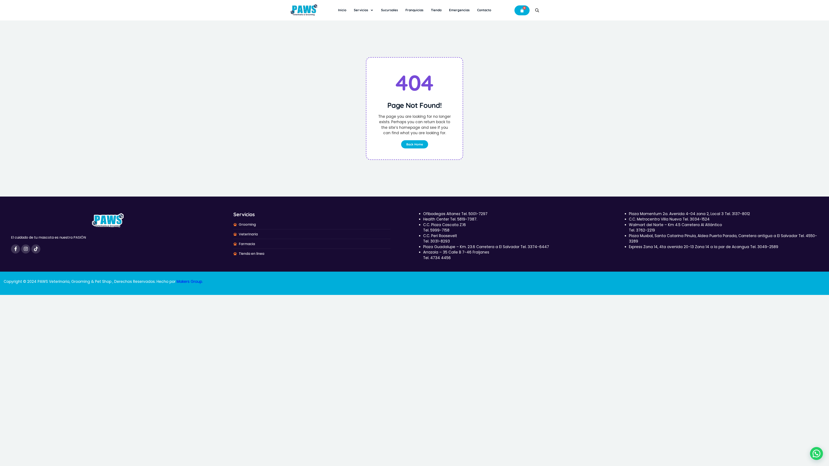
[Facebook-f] (15, 248)
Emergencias (459, 10)
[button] (816, 453)
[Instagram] (25, 248)
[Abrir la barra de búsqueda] (537, 10)
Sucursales (389, 10)
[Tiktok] (35, 248)
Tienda (436, 10)
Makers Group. (190, 281)
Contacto (484, 10)
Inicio (342, 10)
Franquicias (414, 10)
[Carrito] (522, 10)
